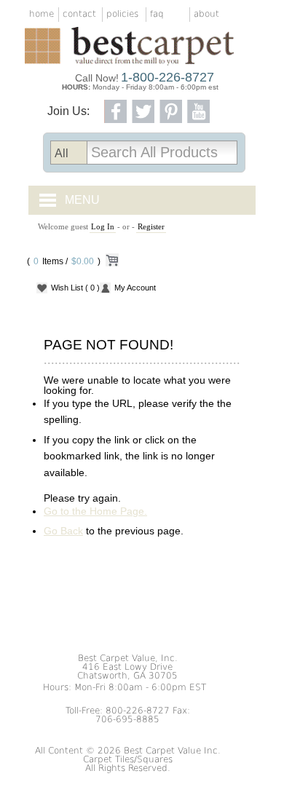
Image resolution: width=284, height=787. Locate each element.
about (206, 14)
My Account (135, 287)
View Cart (111, 263)
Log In (102, 226)
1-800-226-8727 (167, 77)
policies (122, 14)
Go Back (63, 531)
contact (79, 14)
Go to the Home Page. (95, 511)
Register (151, 226)
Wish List (75, 287)
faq (157, 14)
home (41, 14)
